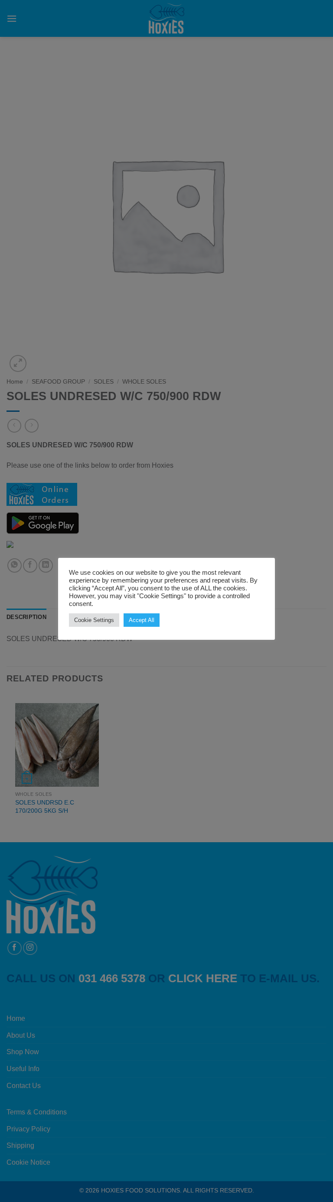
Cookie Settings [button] (94, 620)
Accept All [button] (141, 620)
